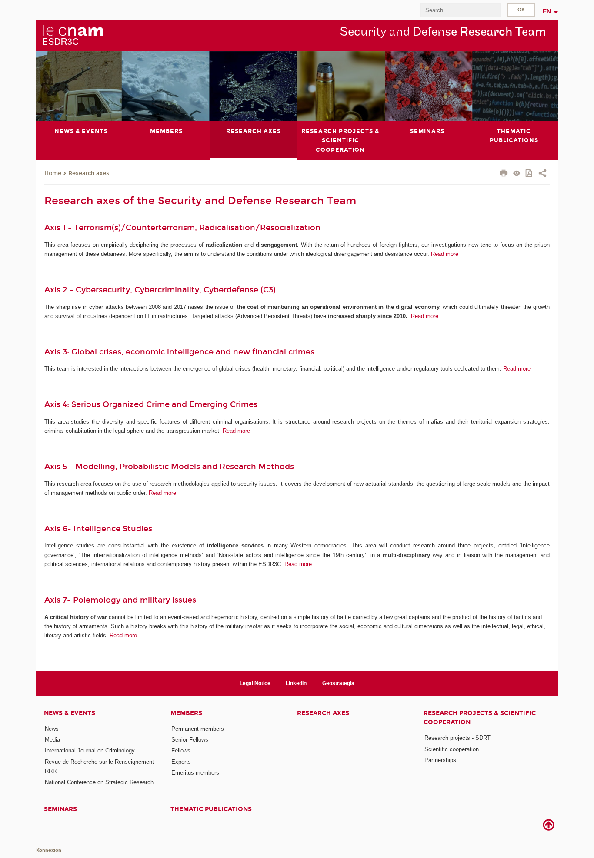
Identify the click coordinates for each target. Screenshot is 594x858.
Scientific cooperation (451, 749)
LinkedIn (296, 683)
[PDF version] (529, 174)
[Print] (503, 174)
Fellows (180, 750)
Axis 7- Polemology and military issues (120, 600)
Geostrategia (338, 683)
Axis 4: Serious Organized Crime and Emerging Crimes (150, 404)
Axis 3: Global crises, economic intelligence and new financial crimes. (181, 352)
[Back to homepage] (72, 35)
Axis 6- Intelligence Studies (98, 528)
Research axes (88, 173)
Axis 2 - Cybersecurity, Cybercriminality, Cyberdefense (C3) (160, 290)
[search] (460, 10)
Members (186, 713)
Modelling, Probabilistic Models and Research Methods (187, 466)
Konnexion (48, 850)
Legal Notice (255, 683)
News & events (69, 713)
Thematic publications (211, 809)
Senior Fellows (189, 739)
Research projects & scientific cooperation (480, 717)
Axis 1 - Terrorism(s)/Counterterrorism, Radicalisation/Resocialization (182, 227)
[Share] (542, 174)
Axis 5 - (59, 466)
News (52, 728)
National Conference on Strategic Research (99, 782)
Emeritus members (195, 772)
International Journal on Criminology (90, 750)
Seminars (60, 809)
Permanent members (197, 728)
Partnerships (440, 760)
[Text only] (517, 174)
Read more (444, 254)
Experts (181, 762)
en (547, 11)
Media (52, 739)
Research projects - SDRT (457, 738)
